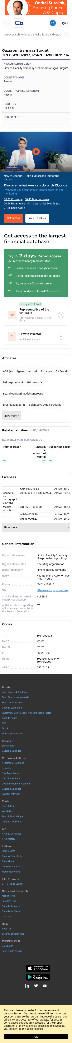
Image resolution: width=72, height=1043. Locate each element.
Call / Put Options (11, 778)
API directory (8, 839)
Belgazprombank (13, 382)
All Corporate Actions (13, 763)
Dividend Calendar (11, 751)
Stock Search (8, 745)
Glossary (6, 916)
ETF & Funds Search (12, 883)
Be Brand (61, 371)
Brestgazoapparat (14, 404)
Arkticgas (46, 371)
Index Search (8, 851)
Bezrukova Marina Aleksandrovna (23, 393)
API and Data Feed (11, 833)
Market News (8, 896)
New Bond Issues (11, 773)
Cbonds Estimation (12, 707)
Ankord (32, 371)
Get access (13, 218)
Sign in (65, 23)
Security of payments (13, 934)
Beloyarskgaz (35, 382)
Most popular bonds (12, 733)
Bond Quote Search (12, 702)
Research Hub (9, 901)
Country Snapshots (12, 856)
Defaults (6, 768)
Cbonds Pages (9, 718)
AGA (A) (8, 371)
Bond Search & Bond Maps (15, 692)
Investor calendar (11, 794)
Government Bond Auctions (16, 783)
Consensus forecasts (13, 866)
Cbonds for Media (11, 911)
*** (4, 461)
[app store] (38, 968)
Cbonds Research (11, 906)
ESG (4, 723)
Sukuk (5, 728)
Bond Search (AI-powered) (15, 697)
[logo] (18, 23)
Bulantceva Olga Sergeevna (45, 404)
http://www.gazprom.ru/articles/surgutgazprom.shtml (53, 590)
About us (6, 928)
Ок (36, 1036)
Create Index (8, 861)
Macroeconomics (11, 871)
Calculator (7, 946)
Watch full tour (37, 218)
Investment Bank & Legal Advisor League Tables (26, 713)
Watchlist (7, 811)
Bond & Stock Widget (12, 816)
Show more (10, 415)
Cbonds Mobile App (12, 821)
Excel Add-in (8, 806)
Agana (20, 371)
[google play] (38, 977)
